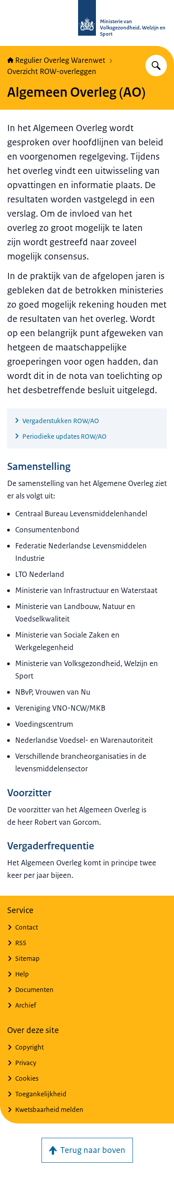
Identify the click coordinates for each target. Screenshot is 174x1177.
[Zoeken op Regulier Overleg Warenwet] (156, 65)
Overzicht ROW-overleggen (51, 71)
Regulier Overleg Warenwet (60, 60)
